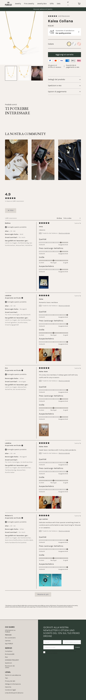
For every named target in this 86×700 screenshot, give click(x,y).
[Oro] (69, 44)
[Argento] (74, 44)
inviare (77, 647)
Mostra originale (64, 233)
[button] (59, 16)
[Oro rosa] (79, 44)
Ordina (59, 218)
